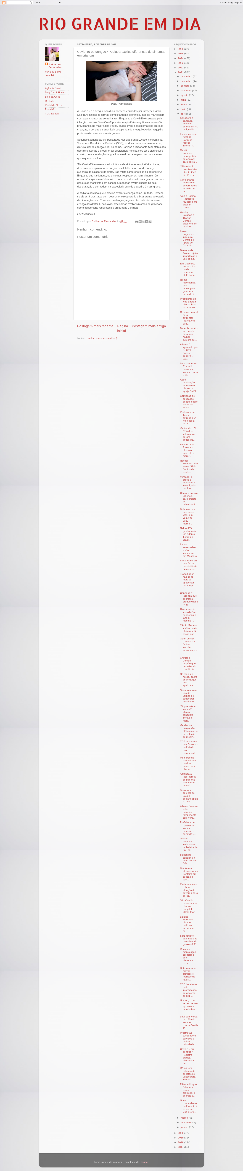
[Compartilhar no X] (143, 221)
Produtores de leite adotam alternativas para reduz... (188, 303)
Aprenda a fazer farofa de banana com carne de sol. (188, 780)
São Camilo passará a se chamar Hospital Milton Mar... (188, 906)
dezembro (187, 76)
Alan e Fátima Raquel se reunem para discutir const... (188, 202)
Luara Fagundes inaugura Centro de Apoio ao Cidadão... (187, 238)
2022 (181, 67)
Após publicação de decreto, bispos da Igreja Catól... (189, 385)
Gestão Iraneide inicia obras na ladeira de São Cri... (188, 844)
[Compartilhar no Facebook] (146, 221)
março (185, 1117)
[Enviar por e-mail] (136, 221)
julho (184, 99)
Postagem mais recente (95, 326)
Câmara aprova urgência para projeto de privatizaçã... (189, 499)
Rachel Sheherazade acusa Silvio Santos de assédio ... (189, 466)
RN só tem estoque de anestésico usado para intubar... (188, 1074)
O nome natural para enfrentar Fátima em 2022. (189, 318)
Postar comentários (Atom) (102, 338)
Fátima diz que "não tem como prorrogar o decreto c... (188, 1090)
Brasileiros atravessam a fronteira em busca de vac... (189, 874)
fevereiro (186, 1122)
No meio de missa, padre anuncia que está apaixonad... (188, 680)
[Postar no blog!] (140, 221)
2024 (181, 58)
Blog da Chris (52, 96)
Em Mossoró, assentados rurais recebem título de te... (188, 269)
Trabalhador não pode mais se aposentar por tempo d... (187, 581)
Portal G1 (50, 109)
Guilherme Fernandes (55, 66)
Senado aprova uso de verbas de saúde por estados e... (188, 696)
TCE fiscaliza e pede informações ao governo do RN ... (188, 990)
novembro (187, 81)
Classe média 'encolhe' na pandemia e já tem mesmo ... (188, 615)
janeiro (185, 1127)
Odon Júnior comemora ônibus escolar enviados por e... (188, 645)
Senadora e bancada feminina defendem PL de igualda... (189, 124)
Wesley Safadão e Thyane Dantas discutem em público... (188, 219)
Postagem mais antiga (149, 326)
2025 (181, 53)
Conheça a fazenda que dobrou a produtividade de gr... (189, 599)
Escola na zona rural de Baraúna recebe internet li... (188, 140)
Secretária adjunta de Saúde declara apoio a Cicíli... (189, 796)
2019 (181, 1137)
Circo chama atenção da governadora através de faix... (188, 185)
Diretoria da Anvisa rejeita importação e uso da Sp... (189, 254)
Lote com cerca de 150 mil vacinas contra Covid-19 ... (189, 1022)
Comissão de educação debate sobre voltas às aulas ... (189, 402)
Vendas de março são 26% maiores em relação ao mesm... (188, 731)
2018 (181, 1142)
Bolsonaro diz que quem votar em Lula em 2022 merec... (187, 516)
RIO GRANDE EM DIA (120, 23)
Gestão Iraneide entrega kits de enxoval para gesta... (188, 156)
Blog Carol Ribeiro (55, 92)
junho (184, 104)
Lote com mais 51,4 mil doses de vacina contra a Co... (189, 369)
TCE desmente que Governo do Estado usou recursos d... (188, 747)
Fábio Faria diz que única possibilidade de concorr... (188, 565)
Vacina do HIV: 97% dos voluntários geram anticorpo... (188, 434)
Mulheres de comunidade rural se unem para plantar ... (188, 763)
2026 (181, 49)
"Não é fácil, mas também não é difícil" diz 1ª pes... (188, 170)
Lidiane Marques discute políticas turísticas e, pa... (188, 923)
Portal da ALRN (53, 105)
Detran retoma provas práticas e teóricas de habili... (188, 974)
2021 (181, 72)
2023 (181, 63)
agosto (185, 95)
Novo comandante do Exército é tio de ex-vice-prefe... (188, 1106)
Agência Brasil (53, 88)
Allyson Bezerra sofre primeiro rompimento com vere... (189, 812)
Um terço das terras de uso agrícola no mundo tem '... (189, 1006)
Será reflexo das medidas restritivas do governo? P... (188, 940)
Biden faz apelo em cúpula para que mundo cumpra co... (188, 334)
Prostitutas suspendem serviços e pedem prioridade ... (188, 1038)
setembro (186, 90)
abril (183, 113)
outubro (185, 85)
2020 (181, 1133)
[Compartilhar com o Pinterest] (150, 221)
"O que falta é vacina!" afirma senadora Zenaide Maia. (188, 713)
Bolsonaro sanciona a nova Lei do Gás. (188, 859)
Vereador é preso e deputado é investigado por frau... (188, 483)
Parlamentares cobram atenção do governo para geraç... (189, 890)
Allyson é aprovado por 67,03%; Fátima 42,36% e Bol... (189, 351)
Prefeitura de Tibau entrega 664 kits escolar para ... (188, 418)
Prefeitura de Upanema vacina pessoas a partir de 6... (188, 828)
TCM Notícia (52, 113)
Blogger (144, 1162)
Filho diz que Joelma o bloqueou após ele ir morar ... (187, 450)
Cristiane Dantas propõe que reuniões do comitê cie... (188, 663)
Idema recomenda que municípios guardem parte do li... (188, 287)
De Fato (49, 101)
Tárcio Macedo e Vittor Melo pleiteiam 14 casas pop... (188, 629)
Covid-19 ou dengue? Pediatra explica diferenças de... (187, 1056)
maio (184, 109)
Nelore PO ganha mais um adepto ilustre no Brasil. (188, 534)
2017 (181, 1147)
